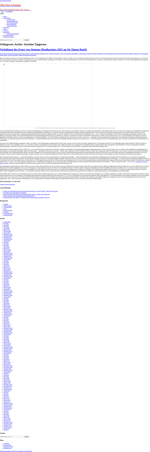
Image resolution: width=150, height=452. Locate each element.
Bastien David (44, 53)
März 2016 (6, 417)
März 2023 (6, 286)
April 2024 (6, 265)
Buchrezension (7, 205)
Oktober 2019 (7, 350)
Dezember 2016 (7, 403)
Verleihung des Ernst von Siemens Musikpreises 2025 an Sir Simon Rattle (43, 49)
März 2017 (6, 398)
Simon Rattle (3, 55)
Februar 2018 (7, 381)
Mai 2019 (6, 358)
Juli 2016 (6, 411)
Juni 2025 (6, 243)
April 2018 (6, 378)
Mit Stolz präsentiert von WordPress (22, 451)
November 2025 (7, 236)
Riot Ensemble (144, 53)
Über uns (6, 30)
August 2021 (7, 315)
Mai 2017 (6, 395)
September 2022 (7, 295)
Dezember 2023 (7, 272)
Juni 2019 (6, 356)
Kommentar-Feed (8, 446)
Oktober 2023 (7, 275)
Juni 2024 (6, 262)
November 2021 (7, 311)
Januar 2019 (6, 364)
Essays (5, 29)
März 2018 (6, 379)
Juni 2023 (6, 281)
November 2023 (7, 273)
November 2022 (7, 292)
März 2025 (6, 248)
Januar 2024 (6, 270)
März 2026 (6, 229)
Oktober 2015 (7, 425)
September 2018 (7, 370)
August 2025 (7, 240)
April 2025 (6, 247)
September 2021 (7, 314)
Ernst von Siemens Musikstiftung (69, 53)
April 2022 (6, 303)
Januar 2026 (6, 232)
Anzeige (5, 204)
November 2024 (7, 254)
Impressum (6, 32)
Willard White (22, 55)
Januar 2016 (6, 420)
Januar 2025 (6, 251)
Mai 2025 (6, 245)
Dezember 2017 (7, 384)
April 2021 (6, 322)
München (136, 53)
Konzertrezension (11, 53)
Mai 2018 (6, 376)
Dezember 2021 (7, 309)
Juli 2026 (6, 223)
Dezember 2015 (7, 422)
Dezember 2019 (7, 347)
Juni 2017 (6, 394)
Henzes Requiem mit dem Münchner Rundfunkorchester (18, 196)
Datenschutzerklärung (13, 33)
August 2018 (7, 372)
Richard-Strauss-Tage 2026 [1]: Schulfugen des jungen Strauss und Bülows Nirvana (26, 197)
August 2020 (7, 334)
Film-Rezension (7, 210)
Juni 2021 (6, 318)
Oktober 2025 (7, 237)
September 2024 (7, 257)
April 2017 (6, 397)
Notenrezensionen (12, 26)
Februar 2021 (7, 325)
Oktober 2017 (7, 387)
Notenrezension (7, 215)
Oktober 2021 (7, 312)
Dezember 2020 (7, 328)
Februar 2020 (7, 344)
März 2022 (6, 304)
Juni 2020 (6, 337)
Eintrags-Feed (7, 445)
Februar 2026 (7, 231)
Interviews (6, 27)
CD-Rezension (11, 19)
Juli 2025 (6, 242)
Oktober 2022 (7, 293)
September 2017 (7, 389)
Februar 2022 (7, 306)
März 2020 (6, 342)
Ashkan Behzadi (34, 53)
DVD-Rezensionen (12, 23)
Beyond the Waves (8, 37)
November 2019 (7, 348)
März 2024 (6, 267)
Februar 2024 (7, 268)
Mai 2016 (6, 414)
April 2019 (6, 359)
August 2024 (7, 259)
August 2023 (7, 278)
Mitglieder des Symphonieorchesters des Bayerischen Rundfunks (115, 53)
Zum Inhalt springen (5, 0)
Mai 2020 (6, 339)
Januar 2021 (6, 326)
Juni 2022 (6, 300)
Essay (5, 209)
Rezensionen (7, 18)
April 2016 (6, 415)
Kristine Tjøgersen (92, 53)
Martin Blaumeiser (31, 55)
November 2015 (7, 423)
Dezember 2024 (7, 253)
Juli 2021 (6, 317)
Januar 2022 (6, 308)
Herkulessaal (82, 53)
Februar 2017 (7, 400)
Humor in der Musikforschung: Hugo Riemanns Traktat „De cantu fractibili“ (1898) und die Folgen (30, 191)
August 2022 (7, 297)
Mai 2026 (6, 226)
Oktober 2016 (7, 406)
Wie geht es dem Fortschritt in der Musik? (14, 193)
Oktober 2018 (7, 369)
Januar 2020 (6, 345)
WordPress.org (7, 448)
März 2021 (6, 323)
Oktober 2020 (7, 331)
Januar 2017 (6, 401)
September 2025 (7, 239)
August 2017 (7, 390)
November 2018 (7, 367)
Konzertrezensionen (12, 21)
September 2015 (7, 426)
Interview (6, 212)
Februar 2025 (7, 250)
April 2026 (6, 228)
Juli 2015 (6, 430)
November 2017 (7, 386)
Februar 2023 (7, 287)
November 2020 (7, 329)
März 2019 (6, 361)
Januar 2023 (6, 289)
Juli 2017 (6, 392)
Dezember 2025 (7, 234)
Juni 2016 (6, 412)
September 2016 (7, 408)
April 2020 (6, 340)
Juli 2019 (6, 354)
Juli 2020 (6, 336)
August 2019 (7, 353)
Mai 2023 (6, 283)
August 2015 (7, 428)
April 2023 (6, 284)
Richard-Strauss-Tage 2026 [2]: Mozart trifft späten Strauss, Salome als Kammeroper (26, 194)
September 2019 (7, 351)
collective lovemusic (54, 53)
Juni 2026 (6, 225)
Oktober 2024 (7, 256)
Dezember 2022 (7, 290)
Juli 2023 (6, 279)
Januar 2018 (6, 383)
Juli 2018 (6, 373)
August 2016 (7, 409)
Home (5, 16)
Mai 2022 (6, 301)
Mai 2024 (6, 264)
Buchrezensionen (11, 24)
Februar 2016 (7, 419)
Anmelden (6, 443)
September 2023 (7, 276)
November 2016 (7, 405)
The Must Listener (8, 35)
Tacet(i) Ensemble (13, 55)
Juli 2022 (6, 298)
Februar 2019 (7, 362)
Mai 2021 (6, 320)
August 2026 (7, 222)
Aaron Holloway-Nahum (23, 53)
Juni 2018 (6, 375)
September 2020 (7, 333)
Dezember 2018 (7, 365)
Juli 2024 (6, 261)
